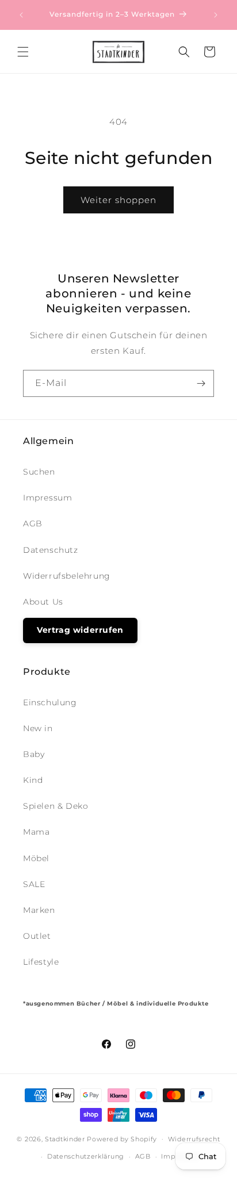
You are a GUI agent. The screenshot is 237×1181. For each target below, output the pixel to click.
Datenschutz (50, 550)
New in (38, 728)
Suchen (39, 472)
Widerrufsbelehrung (66, 576)
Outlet (37, 936)
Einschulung (50, 702)
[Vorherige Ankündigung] (21, 15)
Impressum (47, 497)
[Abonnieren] (200, 383)
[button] (23, 51)
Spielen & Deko (55, 806)
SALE (34, 884)
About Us (43, 602)
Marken (39, 910)
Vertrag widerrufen (80, 630)
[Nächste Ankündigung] (215, 15)
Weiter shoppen (118, 199)
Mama (36, 832)
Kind (33, 780)
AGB (33, 523)
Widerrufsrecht (194, 1139)
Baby (33, 754)
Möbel (36, 858)
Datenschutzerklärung (85, 1156)
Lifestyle (41, 962)
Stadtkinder (65, 1138)
